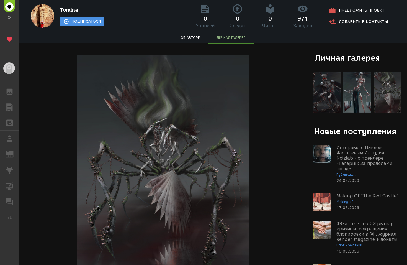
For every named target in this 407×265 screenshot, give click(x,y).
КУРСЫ (9, 185)
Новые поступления (355, 131)
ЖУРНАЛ (13, 153)
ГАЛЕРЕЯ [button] (9, 91)
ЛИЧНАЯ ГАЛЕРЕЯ (231, 37)
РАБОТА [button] (9, 138)
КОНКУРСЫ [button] (9, 170)
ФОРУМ (9, 201)
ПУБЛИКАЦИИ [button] (9, 107)
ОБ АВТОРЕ (190, 37)
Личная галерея (347, 58)
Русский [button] (12, 217)
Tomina (69, 10)
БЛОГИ (9, 123)
